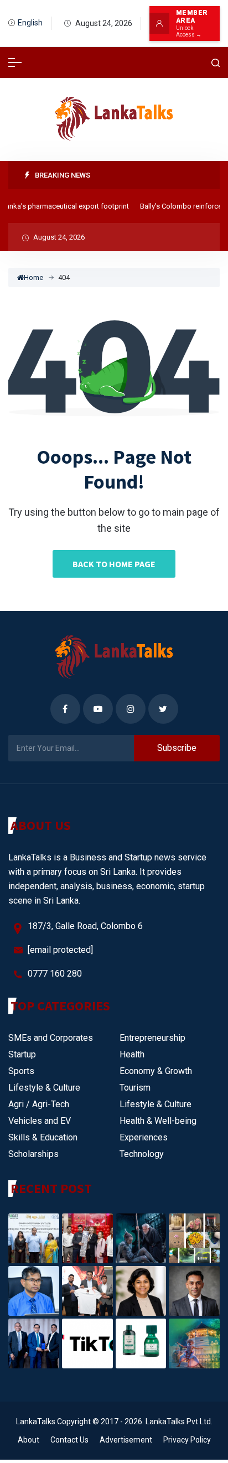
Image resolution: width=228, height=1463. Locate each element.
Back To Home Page (114, 563)
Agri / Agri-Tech (38, 1104)
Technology (142, 1154)
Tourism (135, 1087)
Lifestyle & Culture (44, 1087)
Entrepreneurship (152, 1038)
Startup (22, 1054)
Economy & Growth (156, 1071)
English (30, 22)
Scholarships (33, 1154)
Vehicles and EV (39, 1121)
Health (132, 1054)
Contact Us (69, 1439)
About (28, 1439)
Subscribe (176, 748)
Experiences (144, 1137)
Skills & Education (42, 1137)
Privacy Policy (187, 1439)
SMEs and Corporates (50, 1038)
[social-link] (65, 709)
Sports (21, 1071)
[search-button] (215, 63)
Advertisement (126, 1439)
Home (33, 277)
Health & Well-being (158, 1121)
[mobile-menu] (15, 62)
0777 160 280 (55, 973)
